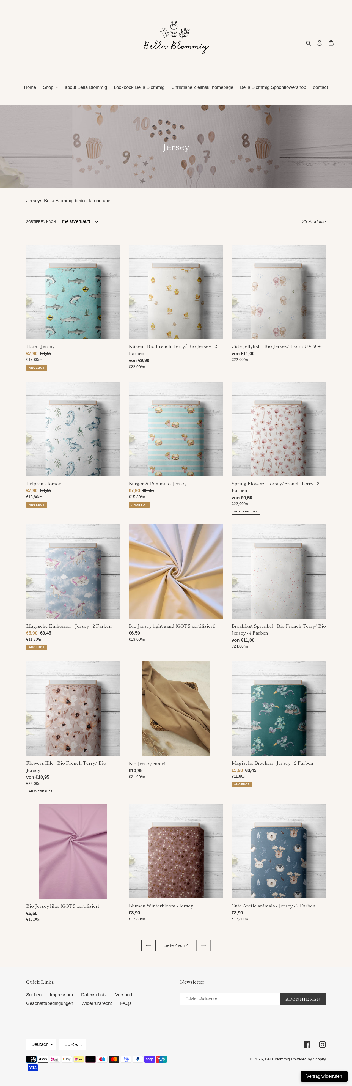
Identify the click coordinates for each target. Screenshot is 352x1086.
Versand (123, 994)
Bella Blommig (277, 1059)
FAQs (126, 1003)
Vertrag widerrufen (324, 1076)
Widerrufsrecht (96, 1003)
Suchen (34, 994)
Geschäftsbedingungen (49, 1003)
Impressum (61, 994)
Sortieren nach (41, 222)
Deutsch (39, 1044)
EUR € (71, 1044)
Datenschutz (94, 994)
